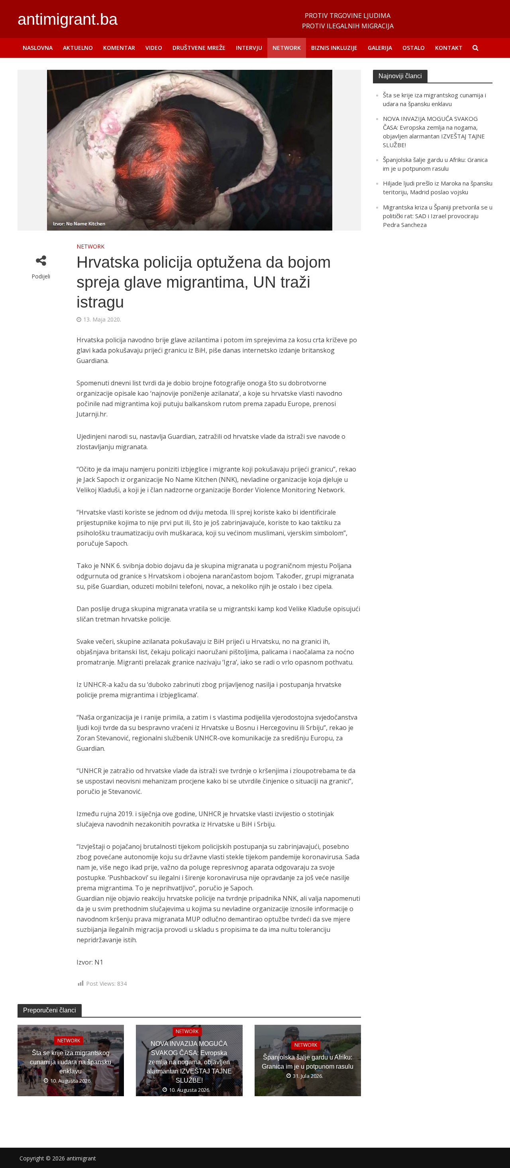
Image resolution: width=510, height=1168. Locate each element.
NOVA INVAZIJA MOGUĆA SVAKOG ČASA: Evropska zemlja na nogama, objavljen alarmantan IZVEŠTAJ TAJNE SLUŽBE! (189, 1062)
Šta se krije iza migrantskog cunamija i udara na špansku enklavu (70, 1062)
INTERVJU (249, 47)
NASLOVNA (38, 47)
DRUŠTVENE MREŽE (199, 47)
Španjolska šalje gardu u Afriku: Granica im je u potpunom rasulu (307, 1062)
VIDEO (153, 47)
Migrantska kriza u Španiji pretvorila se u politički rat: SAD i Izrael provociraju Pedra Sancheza (437, 216)
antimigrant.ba (68, 19)
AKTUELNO (78, 47)
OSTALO (413, 47)
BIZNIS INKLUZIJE (334, 47)
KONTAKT (449, 47)
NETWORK (287, 47)
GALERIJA (380, 47)
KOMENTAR (119, 47)
